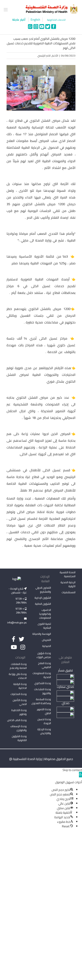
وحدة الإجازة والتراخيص (44, 731)
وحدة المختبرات (18, 693)
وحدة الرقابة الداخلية (20, 685)
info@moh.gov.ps (17, 622)
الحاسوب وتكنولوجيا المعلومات (45, 613)
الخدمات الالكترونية (56, 20)
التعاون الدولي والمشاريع (43, 589)
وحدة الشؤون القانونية (19, 738)
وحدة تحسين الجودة (44, 721)
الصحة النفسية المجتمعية (67, 574)
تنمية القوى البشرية (44, 625)
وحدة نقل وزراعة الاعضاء (18, 675)
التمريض (46, 639)
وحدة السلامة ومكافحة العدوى (41, 701)
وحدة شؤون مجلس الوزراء (44, 655)
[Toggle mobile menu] (6, 9)
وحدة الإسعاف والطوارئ (18, 728)
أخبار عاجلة (19, 19)
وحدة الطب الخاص (17, 720)
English (35, 19)
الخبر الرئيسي (44, 55)
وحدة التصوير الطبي (44, 711)
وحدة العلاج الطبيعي (44, 665)
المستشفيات (68, 592)
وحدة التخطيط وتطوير (19, 712)
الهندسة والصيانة (41, 633)
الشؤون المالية (43, 603)
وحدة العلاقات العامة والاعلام (18, 665)
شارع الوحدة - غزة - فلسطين (18, 590)
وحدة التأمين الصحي (20, 702)
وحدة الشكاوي (42, 683)
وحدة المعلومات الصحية (42, 675)
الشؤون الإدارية (43, 597)
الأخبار (55, 55)
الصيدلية (46, 645)
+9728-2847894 (21, 600)
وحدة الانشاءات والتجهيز (42, 691)
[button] (80, 774)
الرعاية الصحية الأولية (68, 584)
